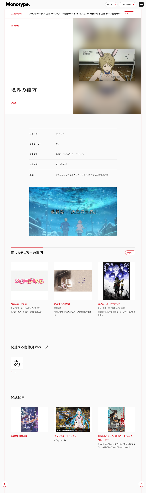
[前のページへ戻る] (4, 484)
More (129, 252)
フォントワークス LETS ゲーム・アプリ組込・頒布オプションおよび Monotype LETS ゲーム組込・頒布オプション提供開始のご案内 (75, 14)
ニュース (128, 13)
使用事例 (15, 26)
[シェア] (141, 484)
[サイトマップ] (141, 4)
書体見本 (110, 4)
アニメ (14, 103)
